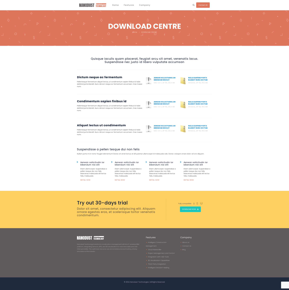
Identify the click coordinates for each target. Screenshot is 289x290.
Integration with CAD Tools (158, 257)
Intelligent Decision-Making (158, 268)
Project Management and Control (161, 253)
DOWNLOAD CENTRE (149, 32)
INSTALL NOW (85, 180)
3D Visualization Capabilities (159, 260)
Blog (184, 249)
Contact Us (186, 246)
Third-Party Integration (157, 264)
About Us (185, 242)
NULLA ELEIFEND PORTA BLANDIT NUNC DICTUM (197, 79)
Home (134, 32)
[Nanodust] (92, 5)
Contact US (202, 5)
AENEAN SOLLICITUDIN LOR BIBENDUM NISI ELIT (164, 79)
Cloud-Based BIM (154, 249)
